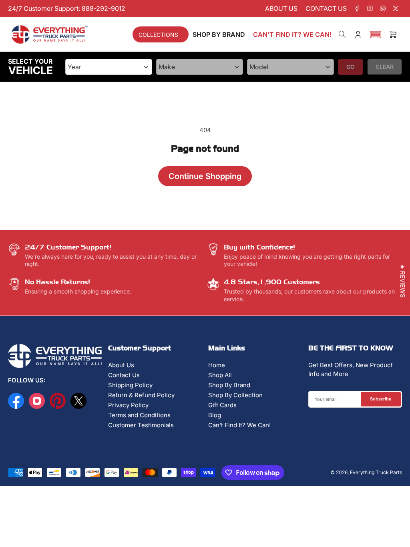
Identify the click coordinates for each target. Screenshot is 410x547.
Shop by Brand (219, 34)
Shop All (220, 375)
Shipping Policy (130, 385)
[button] (375, 34)
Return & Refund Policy (141, 395)
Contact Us (124, 375)
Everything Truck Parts (376, 472)
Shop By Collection (235, 395)
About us (281, 8)
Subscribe (381, 399)
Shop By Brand (229, 385)
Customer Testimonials (141, 425)
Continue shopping (205, 176)
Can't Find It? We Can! (239, 425)
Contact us (326, 8)
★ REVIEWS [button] (402, 281)
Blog (214, 415)
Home (216, 365)
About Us (121, 365)
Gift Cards (222, 405)
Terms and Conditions (139, 415)
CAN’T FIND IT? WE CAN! (292, 34)
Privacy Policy (128, 405)
